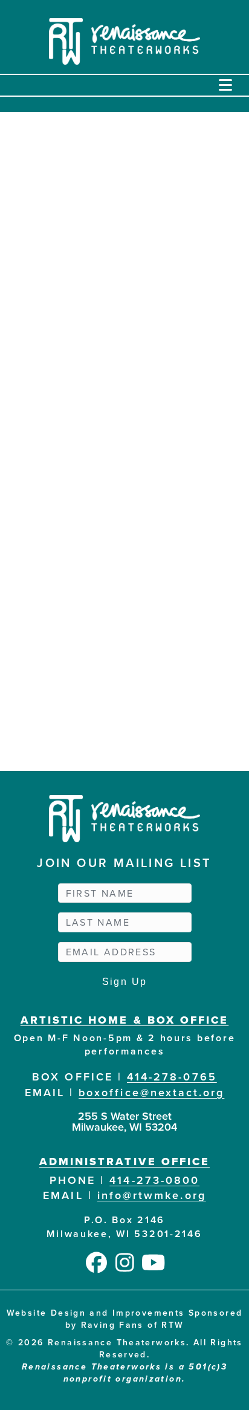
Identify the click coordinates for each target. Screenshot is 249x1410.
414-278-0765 (172, 1076)
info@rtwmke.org (151, 1195)
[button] (96, 1262)
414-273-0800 (154, 1179)
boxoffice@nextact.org (151, 1092)
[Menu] (225, 85)
